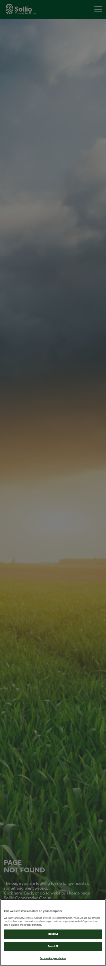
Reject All (53, 934)
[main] (53, 932)
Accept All (53, 946)
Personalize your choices (53, 958)
